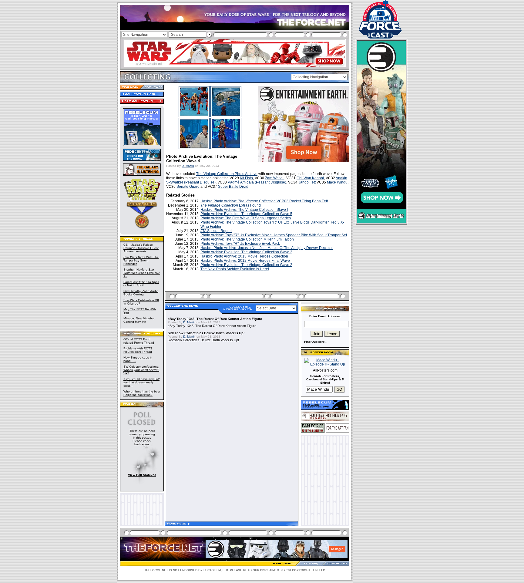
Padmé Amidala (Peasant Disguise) (257, 182)
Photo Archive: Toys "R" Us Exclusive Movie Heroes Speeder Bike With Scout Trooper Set (273, 235)
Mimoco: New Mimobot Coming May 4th (139, 320)
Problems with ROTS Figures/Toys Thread (137, 350)
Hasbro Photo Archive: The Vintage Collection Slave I (244, 209)
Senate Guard (188, 186)
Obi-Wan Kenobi (310, 178)
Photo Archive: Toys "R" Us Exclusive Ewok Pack (240, 243)
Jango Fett (307, 182)
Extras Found (230, 205)
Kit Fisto (246, 178)
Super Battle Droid (233, 186)
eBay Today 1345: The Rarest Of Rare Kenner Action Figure (215, 319)
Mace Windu (337, 182)
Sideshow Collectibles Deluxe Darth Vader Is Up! (206, 333)
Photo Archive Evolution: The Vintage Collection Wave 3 (246, 252)
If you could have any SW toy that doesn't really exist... (141, 382)
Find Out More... (316, 341)
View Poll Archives (142, 475)
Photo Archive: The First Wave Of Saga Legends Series (245, 218)
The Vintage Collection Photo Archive (226, 174)
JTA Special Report (216, 231)
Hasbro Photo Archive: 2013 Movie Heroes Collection (244, 256)
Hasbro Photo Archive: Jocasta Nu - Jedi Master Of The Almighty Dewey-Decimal (266, 248)
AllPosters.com (325, 370)
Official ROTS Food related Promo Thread (138, 341)
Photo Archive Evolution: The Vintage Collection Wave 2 (246, 265)
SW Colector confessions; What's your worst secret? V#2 (141, 370)
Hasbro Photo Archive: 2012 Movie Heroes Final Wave (245, 260)
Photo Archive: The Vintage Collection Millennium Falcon (247, 239)
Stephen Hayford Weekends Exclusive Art (141, 273)
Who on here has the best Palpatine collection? (141, 393)
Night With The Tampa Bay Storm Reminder (141, 260)
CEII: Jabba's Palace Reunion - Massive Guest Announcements (141, 248)
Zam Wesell (274, 178)
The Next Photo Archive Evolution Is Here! (234, 269)
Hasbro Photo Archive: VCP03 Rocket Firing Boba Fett (264, 201)
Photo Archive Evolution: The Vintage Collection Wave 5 (246, 214)
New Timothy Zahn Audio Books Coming (140, 292)
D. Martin (188, 165)
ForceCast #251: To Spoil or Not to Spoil (141, 283)
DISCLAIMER (269, 570)
